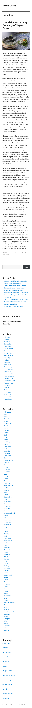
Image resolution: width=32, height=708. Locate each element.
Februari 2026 (8, 344)
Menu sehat (8, 540)
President (7, 582)
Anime (6, 421)
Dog (5, 474)
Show (6, 591)
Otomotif (7, 568)
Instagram (7, 508)
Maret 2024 (8, 394)
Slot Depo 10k (6, 652)
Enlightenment (9, 485)
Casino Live (6, 657)
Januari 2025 (8, 371)
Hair (5, 499)
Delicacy (16, 252)
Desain (6, 467)
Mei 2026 (7, 342)
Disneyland (7, 472)
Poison (6, 577)
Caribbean (7, 446)
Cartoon (6, 449)
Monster (7, 547)
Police (6, 579)
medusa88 (5, 698)
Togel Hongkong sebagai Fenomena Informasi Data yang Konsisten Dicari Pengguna (16, 295)
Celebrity (7, 451)
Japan (27, 252)
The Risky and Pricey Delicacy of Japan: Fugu (14, 25)
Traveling (7, 609)
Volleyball (7, 619)
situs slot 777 (6, 680)
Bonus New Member (9, 675)
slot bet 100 (6, 643)
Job (5, 517)
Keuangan (7, 524)
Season (6, 589)
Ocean (6, 563)
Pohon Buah (8, 575)
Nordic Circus (9, 6)
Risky (7, 254)
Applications (8, 423)
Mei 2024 (7, 390)
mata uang (7, 538)
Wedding (7, 625)
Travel (6, 607)
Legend (6, 531)
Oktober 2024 (8, 378)
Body (5, 435)
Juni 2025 (7, 360)
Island (6, 515)
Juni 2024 (7, 387)
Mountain (7, 550)
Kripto (6, 529)
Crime (6, 465)
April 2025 (7, 364)
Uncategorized (9, 612)
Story (6, 600)
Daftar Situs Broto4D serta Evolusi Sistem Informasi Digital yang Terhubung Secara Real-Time (15, 288)
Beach (6, 428)
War (5, 621)
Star (5, 598)
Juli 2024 (7, 385)
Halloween (7, 501)
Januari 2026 (8, 346)
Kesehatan (7, 522)
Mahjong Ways (7, 671)
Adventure (7, 412)
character (7, 453)
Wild (5, 628)
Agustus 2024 (8, 383)
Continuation (8, 460)
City (5, 458)
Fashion (6, 488)
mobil (6, 543)
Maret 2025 (8, 367)
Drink (6, 476)
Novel (6, 561)
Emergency (7, 481)
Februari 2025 (8, 369)
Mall (5, 536)
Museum (7, 554)
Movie (6, 552)
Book (5, 437)
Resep (6, 586)
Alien (5, 416)
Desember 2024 (9, 374)
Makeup (6, 534)
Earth (6, 478)
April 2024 (7, 392)
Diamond (7, 469)
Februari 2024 (8, 397)
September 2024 (9, 381)
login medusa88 (7, 693)
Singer (6, 593)
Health (6, 504)
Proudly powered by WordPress (19, 705)
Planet (6, 573)
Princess (7, 584)
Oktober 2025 (8, 353)
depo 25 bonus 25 (8, 684)
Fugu (23, 252)
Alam (5, 414)
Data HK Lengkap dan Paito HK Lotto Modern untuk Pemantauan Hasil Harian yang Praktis (16, 302)
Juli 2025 (7, 358)
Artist (6, 426)
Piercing (6, 570)
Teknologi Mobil (9, 602)
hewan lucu (7, 506)
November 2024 (9, 376)
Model (6, 545)
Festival (6, 490)
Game (6, 495)
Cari (3, 264)
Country (6, 462)
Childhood (7, 456)
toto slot (5, 689)
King (5, 527)
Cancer (6, 444)
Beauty (6, 430)
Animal (6, 419)
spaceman (7, 596)
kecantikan (7, 520)
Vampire (7, 614)
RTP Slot (5, 648)
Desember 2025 (9, 348)
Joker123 (5, 666)
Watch (6, 623)
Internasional (8, 511)
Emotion (7, 483)
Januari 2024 (8, 399)
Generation (7, 497)
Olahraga (7, 566)
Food (11, 252)
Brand (6, 439)
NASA (6, 557)
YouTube (7, 630)
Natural (6, 559)
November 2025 (9, 351)
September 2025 (9, 355)
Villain (6, 616)
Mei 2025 (7, 362)
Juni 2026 (7, 339)
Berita (6, 433)
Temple (6, 605)
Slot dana (5, 661)
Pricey (4, 254)
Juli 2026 (7, 337)
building (7, 442)
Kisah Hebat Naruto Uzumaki (13, 306)
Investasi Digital (9, 513)
